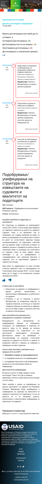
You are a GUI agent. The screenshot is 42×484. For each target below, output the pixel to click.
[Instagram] (21, 466)
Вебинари (21, 454)
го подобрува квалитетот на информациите (21, 358)
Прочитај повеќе (31, 93)
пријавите (15, 413)
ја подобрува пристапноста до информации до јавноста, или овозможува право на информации (20, 364)
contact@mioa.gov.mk (21, 480)
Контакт (21, 460)
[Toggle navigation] (38, 4)
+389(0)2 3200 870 (21, 477)
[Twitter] (23, 466)
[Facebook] (18, 466)
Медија (21, 451)
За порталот (21, 458)
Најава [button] (15, 6)
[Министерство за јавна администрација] (4, 4)
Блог (21, 449)
